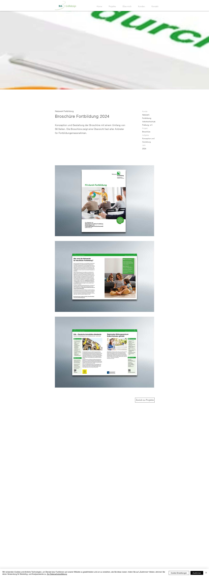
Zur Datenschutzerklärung (57, 574)
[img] (104, 200)
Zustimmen (197, 573)
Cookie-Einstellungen (179, 573)
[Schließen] (206, 573)
